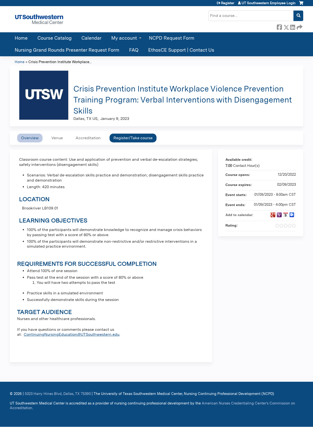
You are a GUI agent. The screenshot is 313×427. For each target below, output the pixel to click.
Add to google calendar (272, 214)
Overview (30, 138)
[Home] (39, 19)
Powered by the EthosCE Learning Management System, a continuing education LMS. (285, 418)
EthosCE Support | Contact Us (181, 50)
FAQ (133, 50)
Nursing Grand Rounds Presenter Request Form (67, 50)
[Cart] (301, 4)
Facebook (279, 26)
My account (124, 38)
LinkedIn (292, 26)
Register (227, 3)
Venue (57, 138)
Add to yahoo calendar (279, 214)
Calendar (91, 38)
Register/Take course (133, 138)
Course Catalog (54, 38)
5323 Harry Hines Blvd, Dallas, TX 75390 (58, 394)
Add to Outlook (292, 214)
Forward (299, 26)
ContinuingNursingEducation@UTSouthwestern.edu (71, 334)
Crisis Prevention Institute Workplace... (59, 62)
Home (21, 38)
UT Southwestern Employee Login (268, 3)
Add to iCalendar (285, 214)
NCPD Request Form (171, 38)
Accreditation (88, 138)
